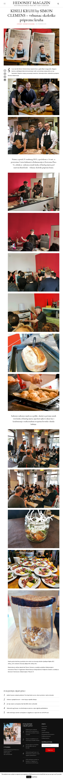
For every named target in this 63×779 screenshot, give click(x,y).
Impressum (44, 726)
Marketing (44, 728)
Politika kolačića (45, 738)
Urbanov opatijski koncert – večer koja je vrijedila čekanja (21, 699)
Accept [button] (28, 776)
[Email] (5, 80)
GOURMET (19, 24)
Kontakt (43, 730)
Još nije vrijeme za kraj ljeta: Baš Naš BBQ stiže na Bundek (22, 704)
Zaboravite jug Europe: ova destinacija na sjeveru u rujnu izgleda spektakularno (27, 708)
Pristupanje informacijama (48, 734)
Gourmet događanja (29, 24)
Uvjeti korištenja (45, 732)
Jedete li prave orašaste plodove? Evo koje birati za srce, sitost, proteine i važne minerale (30, 695)
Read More (34, 777)
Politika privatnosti (46, 736)
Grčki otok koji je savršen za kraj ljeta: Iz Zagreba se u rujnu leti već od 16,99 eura (28, 712)
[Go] (58, 4)
